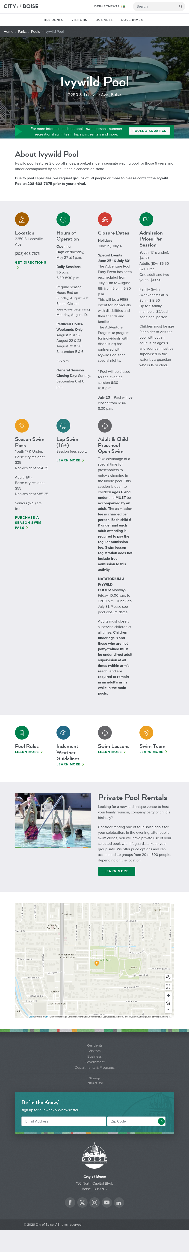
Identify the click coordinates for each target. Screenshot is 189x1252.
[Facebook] (70, 1203)
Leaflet (31, 1016)
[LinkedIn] (119, 1203)
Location (24, 233)
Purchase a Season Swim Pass (28, 523)
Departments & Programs (95, 1067)
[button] (168, 986)
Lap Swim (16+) (67, 442)
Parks (22, 31)
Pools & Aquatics (149, 131)
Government (133, 20)
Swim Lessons (114, 746)
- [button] (168, 1009)
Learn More (68, 460)
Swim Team (152, 746)
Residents (53, 20)
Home (8, 31)
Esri (46, 1016)
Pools (35, 31)
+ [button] (168, 996)
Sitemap (94, 1078)
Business (104, 20)
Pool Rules (27, 746)
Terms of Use (94, 1083)
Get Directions (30, 263)
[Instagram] (94, 1203)
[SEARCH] (180, 6)
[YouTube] (106, 1203)
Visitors (79, 20)
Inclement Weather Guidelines (68, 752)
